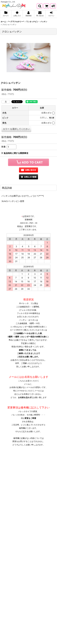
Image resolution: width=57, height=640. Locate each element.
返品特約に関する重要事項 (16, 153)
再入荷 (51, 118)
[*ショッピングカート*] (46, 6)
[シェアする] (5, 101)
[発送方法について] (53, 6)
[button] (39, 6)
